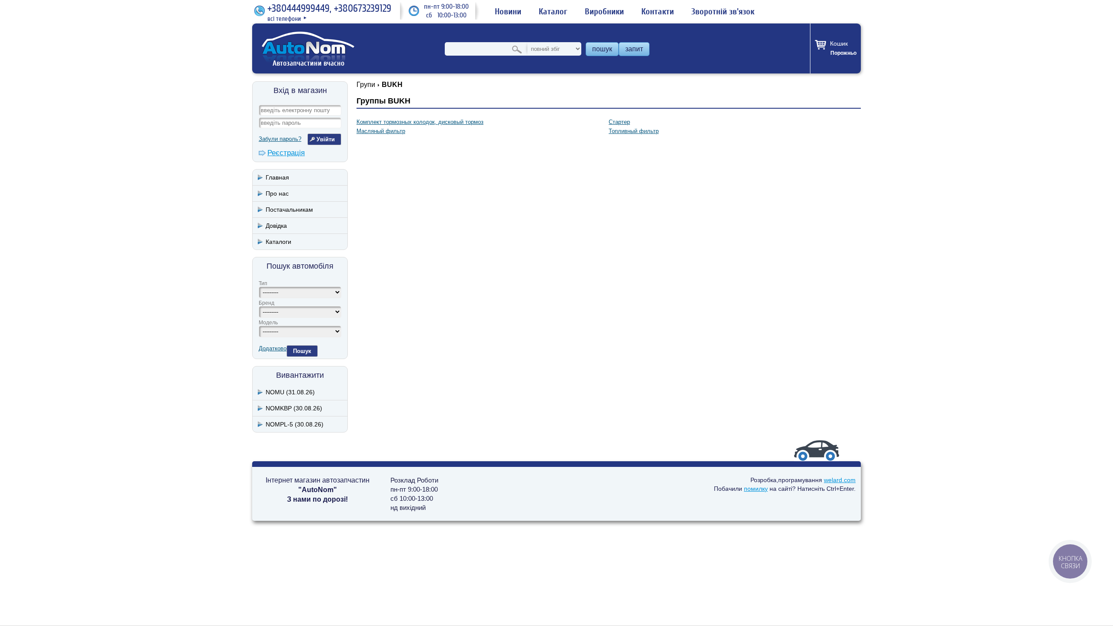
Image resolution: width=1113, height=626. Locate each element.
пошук (602, 49)
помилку (756, 488)
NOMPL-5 (294, 424)
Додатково (273, 348)
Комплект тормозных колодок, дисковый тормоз (420, 122)
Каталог (553, 12)
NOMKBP (294, 408)
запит (634, 49)
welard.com (840, 479)
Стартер (619, 122)
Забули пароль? (280, 139)
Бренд (266, 303)
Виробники (604, 12)
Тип (263, 283)
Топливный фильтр (634, 131)
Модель (268, 323)
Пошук (302, 351)
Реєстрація (286, 153)
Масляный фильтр (381, 131)
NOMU (290, 392)
